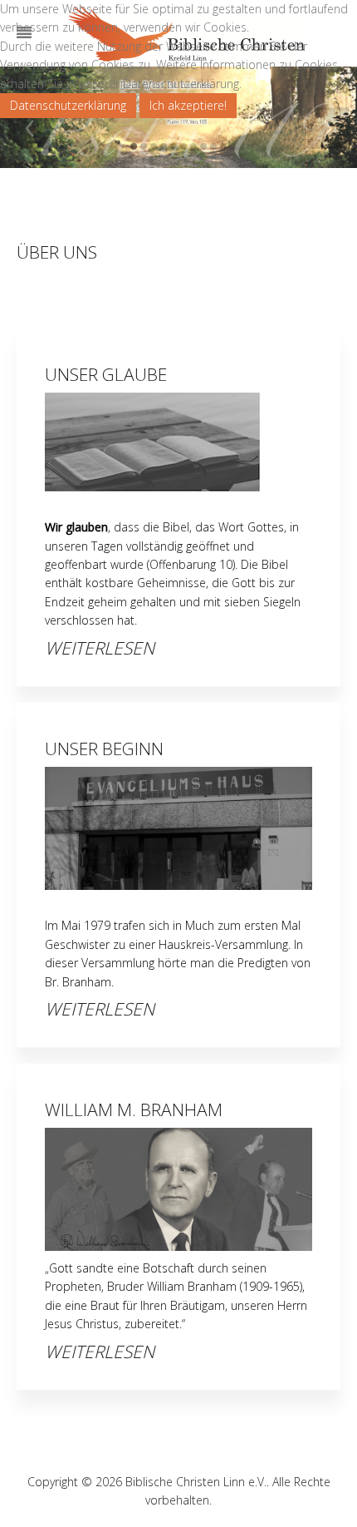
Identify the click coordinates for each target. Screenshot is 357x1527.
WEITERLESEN (99, 648)
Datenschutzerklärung (68, 105)
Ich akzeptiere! (188, 105)
